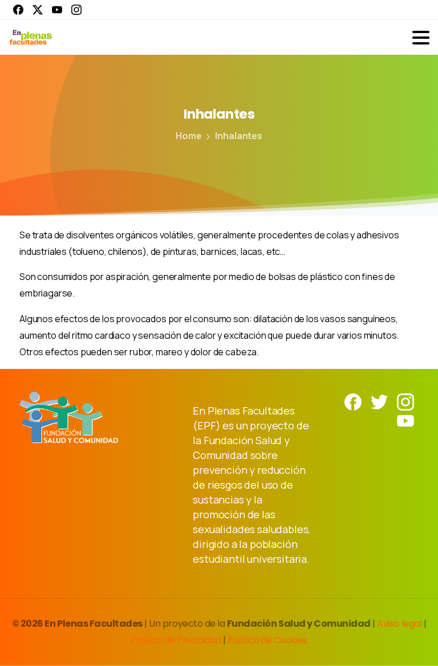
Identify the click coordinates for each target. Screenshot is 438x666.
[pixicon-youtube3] (405, 420)
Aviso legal (400, 623)
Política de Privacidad (177, 640)
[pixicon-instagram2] (405, 401)
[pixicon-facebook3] (353, 401)
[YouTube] (57, 10)
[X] (37, 10)
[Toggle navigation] (420, 37)
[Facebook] (18, 10)
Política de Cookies (267, 640)
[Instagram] (76, 10)
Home (188, 135)
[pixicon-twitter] (379, 401)
